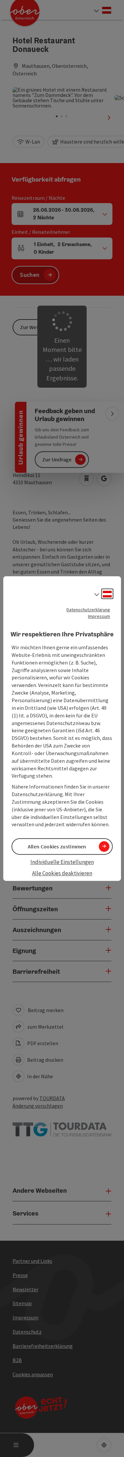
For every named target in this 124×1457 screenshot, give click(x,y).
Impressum (99, 616)
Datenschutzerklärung (88, 610)
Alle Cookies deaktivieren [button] (62, 873)
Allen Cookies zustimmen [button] (57, 846)
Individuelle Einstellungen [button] (62, 862)
